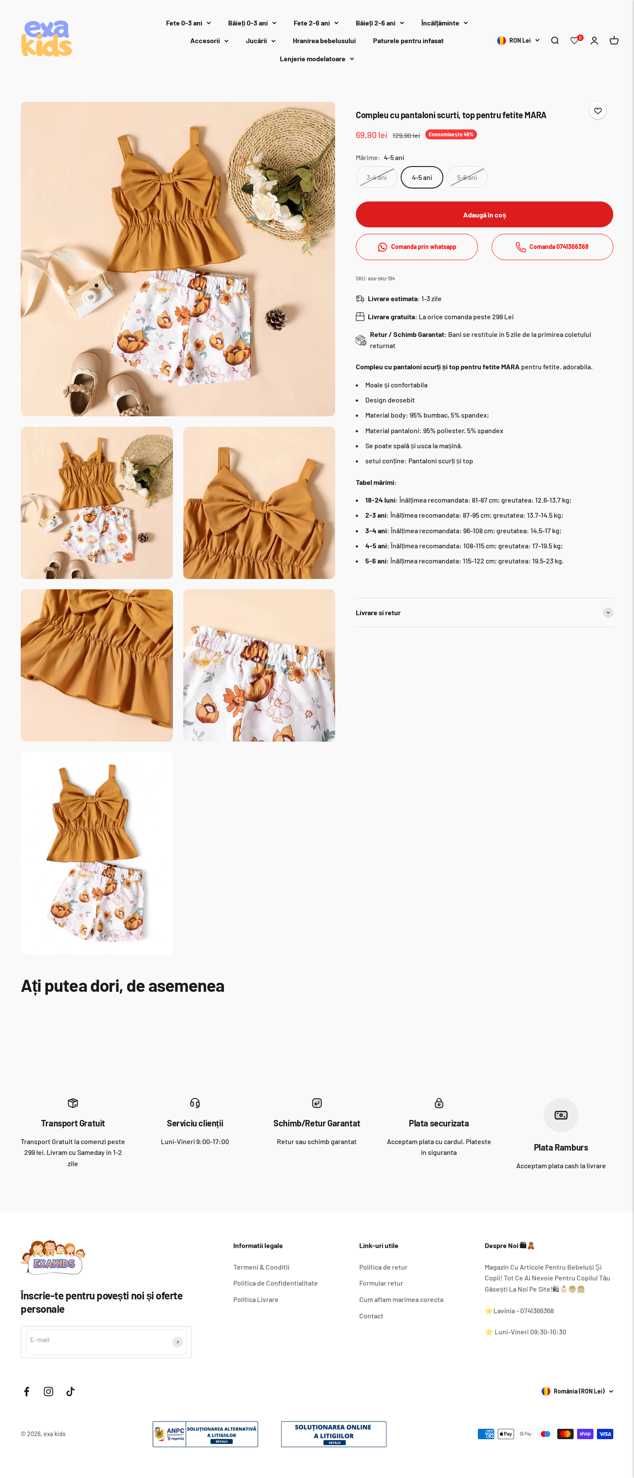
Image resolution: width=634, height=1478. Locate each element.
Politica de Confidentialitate (275, 1283)
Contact (371, 1315)
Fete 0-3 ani (184, 23)
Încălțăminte (440, 23)
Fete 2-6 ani (312, 23)
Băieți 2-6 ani (375, 23)
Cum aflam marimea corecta (401, 1299)
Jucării (256, 40)
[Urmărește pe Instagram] (48, 1391)
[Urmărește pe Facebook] (26, 1391)
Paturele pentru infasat (408, 40)
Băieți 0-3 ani (248, 23)
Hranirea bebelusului (324, 40)
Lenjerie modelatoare (312, 58)
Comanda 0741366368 (559, 247)
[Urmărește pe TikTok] (70, 1391)
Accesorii (205, 40)
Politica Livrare (256, 1299)
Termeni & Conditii (261, 1267)
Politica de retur (383, 1267)
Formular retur (381, 1283)
